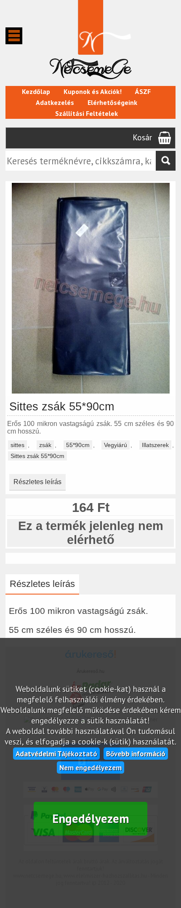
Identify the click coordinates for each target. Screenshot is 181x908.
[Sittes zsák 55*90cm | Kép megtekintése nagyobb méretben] (90, 392)
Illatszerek (155, 445)
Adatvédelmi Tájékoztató (56, 753)
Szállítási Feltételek (86, 113)
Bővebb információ (135, 753)
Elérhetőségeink (112, 102)
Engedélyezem (90, 818)
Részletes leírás (37, 481)
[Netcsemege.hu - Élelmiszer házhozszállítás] (90, 82)
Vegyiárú (115, 445)
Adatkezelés (55, 102)
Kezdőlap (36, 91)
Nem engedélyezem (90, 767)
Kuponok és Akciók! (93, 91)
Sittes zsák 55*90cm (37, 456)
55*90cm (78, 445)
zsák (45, 445)
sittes (17, 445)
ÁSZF (143, 91)
